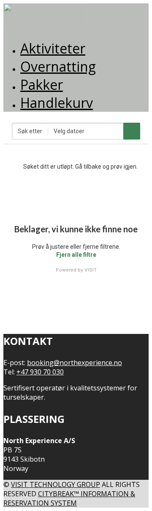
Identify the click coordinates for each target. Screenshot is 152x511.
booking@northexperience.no (74, 362)
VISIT (90, 270)
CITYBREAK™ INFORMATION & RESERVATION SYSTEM (69, 498)
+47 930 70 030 (40, 372)
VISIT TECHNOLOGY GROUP (55, 484)
